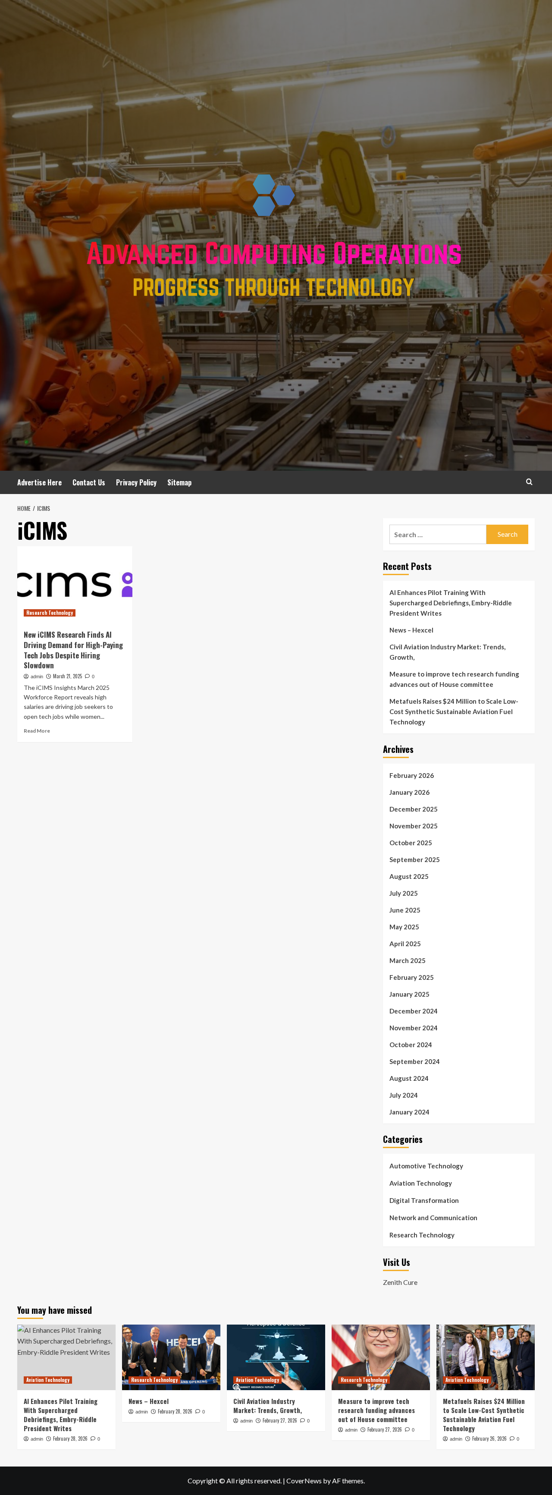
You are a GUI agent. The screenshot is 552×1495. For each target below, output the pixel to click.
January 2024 (409, 1112)
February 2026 (411, 775)
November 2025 (413, 826)
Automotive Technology (426, 1166)
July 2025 (403, 893)
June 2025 (404, 910)
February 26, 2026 (489, 1438)
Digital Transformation (424, 1200)
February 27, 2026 (280, 1420)
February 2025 (411, 977)
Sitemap (179, 482)
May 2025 (404, 927)
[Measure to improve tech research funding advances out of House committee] (381, 1357)
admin (37, 676)
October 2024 (410, 1044)
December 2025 (413, 809)
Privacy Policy (136, 482)
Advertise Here (39, 482)
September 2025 (414, 859)
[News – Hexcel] (171, 1357)
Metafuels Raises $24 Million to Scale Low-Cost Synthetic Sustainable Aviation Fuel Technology (453, 711)
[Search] (529, 481)
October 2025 (410, 843)
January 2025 (409, 994)
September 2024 (414, 1061)
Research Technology (49, 612)
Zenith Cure (400, 1282)
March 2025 (407, 960)
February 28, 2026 (70, 1438)
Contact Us (88, 482)
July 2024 (403, 1095)
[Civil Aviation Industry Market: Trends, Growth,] (276, 1357)
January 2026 (409, 792)
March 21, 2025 (67, 676)
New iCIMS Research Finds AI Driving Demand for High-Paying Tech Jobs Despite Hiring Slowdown (73, 649)
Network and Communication (433, 1217)
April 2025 (405, 943)
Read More (37, 730)
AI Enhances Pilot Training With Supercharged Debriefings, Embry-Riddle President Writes (450, 603)
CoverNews (304, 1480)
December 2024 (413, 1011)
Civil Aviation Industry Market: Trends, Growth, (447, 652)
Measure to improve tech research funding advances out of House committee (454, 679)
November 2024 (413, 1028)
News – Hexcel (411, 630)
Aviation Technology (420, 1183)
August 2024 (409, 1078)
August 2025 (409, 876)
